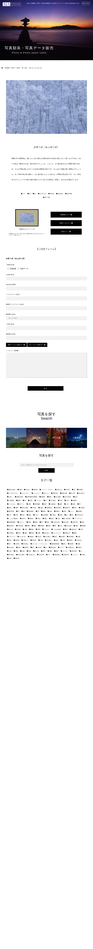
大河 (67, 500)
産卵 (44, 511)
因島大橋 (64, 493)
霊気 (19, 547)
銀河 (64, 544)
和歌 (48, 522)
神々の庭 (24, 68)
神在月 (24, 518)
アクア (61, 547)
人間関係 (11, 500)
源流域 (35, 489)
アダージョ (12, 536)
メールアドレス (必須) (13, 294)
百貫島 (71, 544)
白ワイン (21, 504)
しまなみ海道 (57, 529)
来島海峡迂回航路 (32, 497)
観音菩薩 (56, 554)
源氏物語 (31, 511)
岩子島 (68, 489)
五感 (23, 551)
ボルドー (21, 522)
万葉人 (83, 554)
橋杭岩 (31, 536)
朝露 (78, 544)
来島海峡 (37, 504)
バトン (72, 511)
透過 (76, 525)
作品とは (59, 489)
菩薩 (16, 551)
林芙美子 (11, 525)
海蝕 (36, 522)
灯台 (61, 525)
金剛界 (75, 500)
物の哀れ (46, 533)
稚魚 (50, 497)
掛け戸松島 (68, 497)
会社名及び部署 (11, 284)
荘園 (39, 533)
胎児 (45, 504)
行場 (25, 529)
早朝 (39, 529)
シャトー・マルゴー (47, 489)
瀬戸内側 (69, 193)
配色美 (26, 547)
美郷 (28, 525)
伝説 (81, 529)
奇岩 (31, 500)
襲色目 (31, 518)
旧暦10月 (67, 507)
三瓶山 (54, 515)
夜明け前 (55, 493)
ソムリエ (75, 554)
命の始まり (82, 493)
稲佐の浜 (73, 529)
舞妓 (35, 525)
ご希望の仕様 (10, 264)
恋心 (75, 507)
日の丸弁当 (80, 515)
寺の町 (34, 507)
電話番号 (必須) (10, 334)
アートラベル (78, 518)
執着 (20, 489)
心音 (58, 518)
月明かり (25, 540)
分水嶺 (17, 544)
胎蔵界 (43, 497)
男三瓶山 (11, 554)
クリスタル (12, 504)
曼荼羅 (42, 525)
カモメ (37, 515)
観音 (57, 551)
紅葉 (29, 551)
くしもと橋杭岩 (13, 518)
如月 (76, 497)
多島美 (17, 540)
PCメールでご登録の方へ (36, 345)
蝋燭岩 (84, 525)
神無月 (80, 547)
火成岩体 (52, 504)
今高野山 (11, 533)
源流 (52, 518)
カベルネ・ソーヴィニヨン (39, 544)
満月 (65, 511)
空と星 (73, 493)
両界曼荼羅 (12, 522)
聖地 (32, 533)
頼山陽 (63, 536)
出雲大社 (79, 540)
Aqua (38, 518)
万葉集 (82, 507)
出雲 (63, 540)
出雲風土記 (70, 547)
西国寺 (71, 540)
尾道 (83, 522)
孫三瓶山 (25, 544)
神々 (10, 544)
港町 (60, 504)
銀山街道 (60, 193)
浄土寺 (39, 536)
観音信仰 (53, 547)
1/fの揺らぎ (31, 554)
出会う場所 (21, 554)
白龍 (50, 511)
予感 (41, 540)
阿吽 (44, 551)
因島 (45, 518)
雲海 (29, 522)
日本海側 (58, 507)
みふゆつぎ (43, 193)
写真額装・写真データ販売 (12, 68)
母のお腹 (68, 525)
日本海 (18, 529)
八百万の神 (56, 522)
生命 (10, 558)
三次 (67, 504)
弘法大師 (41, 554)
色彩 (57, 540)
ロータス (64, 551)
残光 (55, 536)
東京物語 (71, 536)
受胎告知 (49, 507)
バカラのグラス (13, 493)
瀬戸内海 (74, 551)
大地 (10, 551)
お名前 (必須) (10, 274)
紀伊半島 (75, 522)
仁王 (10, 515)
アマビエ (46, 529)
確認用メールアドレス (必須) (15, 304)
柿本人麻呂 (25, 507)
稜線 (29, 515)
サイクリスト (57, 533)
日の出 (28, 489)
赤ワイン (46, 493)
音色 (19, 533)
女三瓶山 (47, 536)
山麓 (79, 536)
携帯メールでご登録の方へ (16, 345)
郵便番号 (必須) (10, 314)
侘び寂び (49, 540)
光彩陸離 (45, 515)
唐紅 (10, 507)
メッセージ (36, 493)
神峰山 (58, 511)
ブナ (24, 193)
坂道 (74, 504)
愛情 (19, 500)
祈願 (61, 515)
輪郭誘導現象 (55, 544)
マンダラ (38, 500)
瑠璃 (16, 507)
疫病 (49, 525)
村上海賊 (58, 497)
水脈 (29, 504)
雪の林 (52, 193)
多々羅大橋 (67, 518)
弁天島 (39, 547)
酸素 (75, 533)
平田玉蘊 (20, 525)
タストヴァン (25, 493)
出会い (11, 497)
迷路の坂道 (20, 497)
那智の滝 (67, 533)
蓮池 (32, 529)
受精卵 (80, 511)
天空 (61, 500)
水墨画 (81, 489)
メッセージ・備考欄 (12, 350)
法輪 (41, 507)
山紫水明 (66, 554)
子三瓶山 (53, 500)
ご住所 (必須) (10, 324)
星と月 (11, 529)
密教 (25, 533)
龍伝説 (17, 558)
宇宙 (23, 515)
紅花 (16, 515)
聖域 (66, 529)
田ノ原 (37, 551)
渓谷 (10, 540)
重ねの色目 (12, 489)
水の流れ (11, 547)
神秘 (50, 551)
